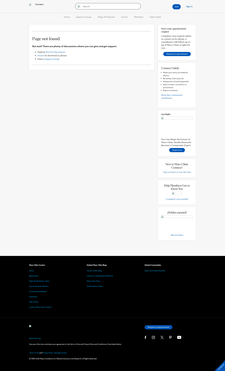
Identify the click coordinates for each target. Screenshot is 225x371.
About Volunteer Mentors (39, 286)
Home (67, 16)
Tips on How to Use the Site (177, 172)
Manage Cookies (60, 353)
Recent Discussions (55, 52)
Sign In (189, 6)
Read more (177, 150)
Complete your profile (177, 199)
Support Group (52, 59)
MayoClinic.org (35, 338)
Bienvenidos (177, 235)
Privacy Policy (48, 353)
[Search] (78, 6)
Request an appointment (177, 54)
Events (124, 16)
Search (41, 55)
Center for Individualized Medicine (100, 276)
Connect (39, 4)
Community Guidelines (37, 291)
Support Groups (84, 16)
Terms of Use (34, 353)
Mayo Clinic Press (93, 281)
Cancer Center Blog (94, 271)
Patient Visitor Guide (95, 286)
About (31, 271)
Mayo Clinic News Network (155, 271)
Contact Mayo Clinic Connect (40, 307)
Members (138, 16)
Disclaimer (33, 297)
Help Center (155, 16)
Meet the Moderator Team (39, 281)
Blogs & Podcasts (106, 16)
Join (177, 6)
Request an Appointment (158, 327)
